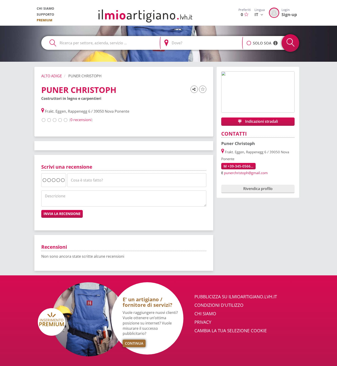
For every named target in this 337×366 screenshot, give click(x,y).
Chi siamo (45, 8)
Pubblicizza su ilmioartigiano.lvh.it (235, 297)
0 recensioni (80, 119)
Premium (44, 20)
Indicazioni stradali (261, 121)
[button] (249, 40)
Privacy (202, 322)
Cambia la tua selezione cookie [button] (230, 331)
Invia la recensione (62, 213)
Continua (134, 343)
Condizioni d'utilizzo (218, 305)
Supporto (45, 14)
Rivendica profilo (258, 188)
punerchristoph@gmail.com (246, 172)
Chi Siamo (205, 314)
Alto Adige (51, 75)
